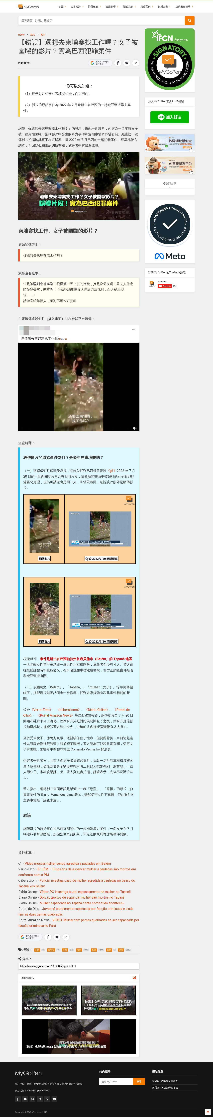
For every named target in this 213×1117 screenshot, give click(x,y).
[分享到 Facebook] (117, 63)
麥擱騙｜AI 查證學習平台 (165, 1087)
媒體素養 (163, 6)
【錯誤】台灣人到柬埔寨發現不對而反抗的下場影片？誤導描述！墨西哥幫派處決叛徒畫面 (108, 1005)
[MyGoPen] (28, 6)
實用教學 (111, 6)
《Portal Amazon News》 (56, 715)
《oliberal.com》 (68, 710)
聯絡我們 (146, 6)
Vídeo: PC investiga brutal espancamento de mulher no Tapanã (85, 892)
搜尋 (139, 1081)
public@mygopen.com (38, 1090)
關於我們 (128, 6)
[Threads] (47, 1099)
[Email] (54, 1099)
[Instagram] (32, 1099)
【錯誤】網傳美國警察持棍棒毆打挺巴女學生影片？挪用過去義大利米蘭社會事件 (48, 1006)
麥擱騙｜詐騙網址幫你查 (165, 1081)
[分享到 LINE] (126, 63)
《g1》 (111, 471)
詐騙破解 (93, 6)
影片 (43, 34)
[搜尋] (190, 20)
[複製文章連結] (135, 63)
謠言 (32, 34)
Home (21, 34)
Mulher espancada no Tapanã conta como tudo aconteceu (82, 903)
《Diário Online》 (97, 710)
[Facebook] (18, 1099)
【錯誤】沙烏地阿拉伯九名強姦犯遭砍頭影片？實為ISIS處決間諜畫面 (65, 1046)
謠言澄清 (76, 6)
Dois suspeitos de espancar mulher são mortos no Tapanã (82, 897)
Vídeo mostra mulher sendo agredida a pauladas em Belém (68, 864)
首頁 (60, 6)
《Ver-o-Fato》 (41, 710)
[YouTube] (25, 1099)
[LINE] (40, 1099)
